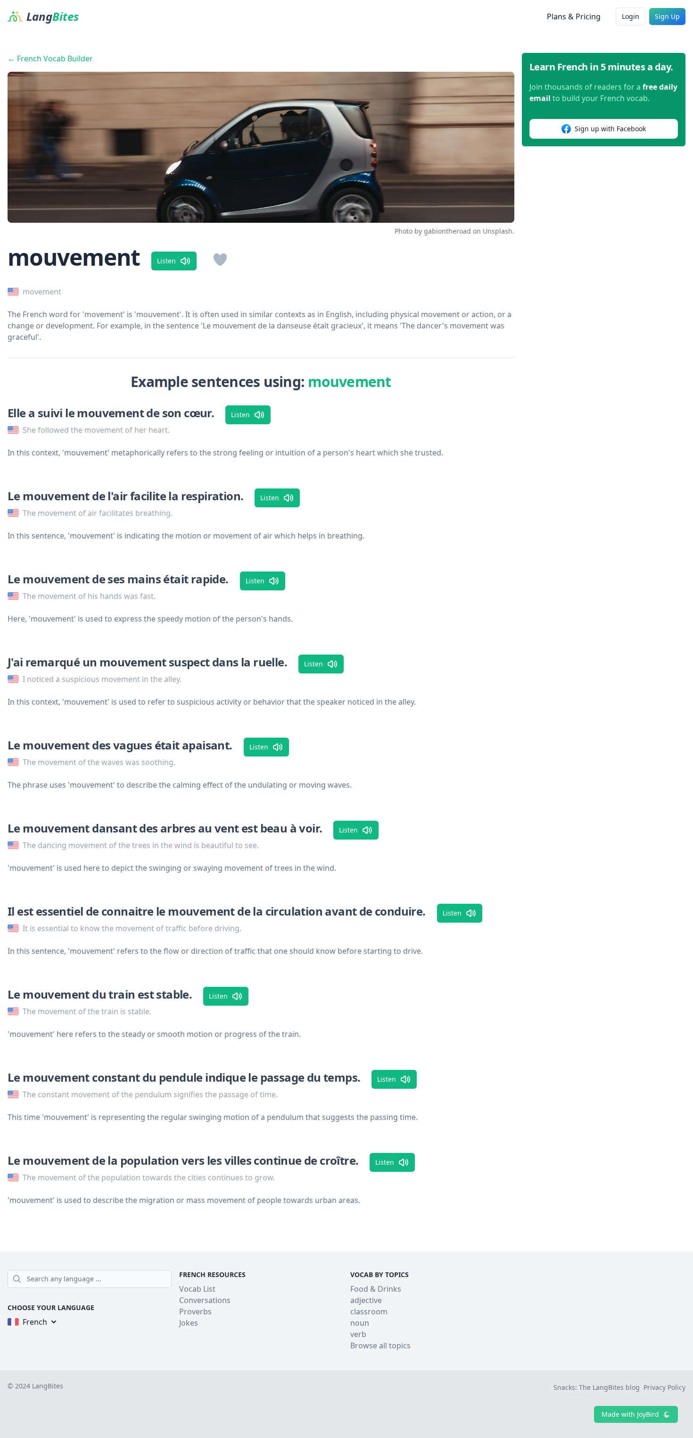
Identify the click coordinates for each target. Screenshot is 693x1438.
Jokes (188, 1323)
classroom (369, 1311)
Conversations (205, 1300)
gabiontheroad (447, 231)
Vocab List (197, 1289)
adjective (366, 1300)
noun (359, 1323)
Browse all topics (380, 1345)
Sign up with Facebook (610, 128)
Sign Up (667, 16)
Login (630, 16)
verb (358, 1334)
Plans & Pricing (574, 16)
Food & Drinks (375, 1289)
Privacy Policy (664, 1387)
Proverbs (195, 1311)
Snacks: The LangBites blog (596, 1387)
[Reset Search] (169, 1279)
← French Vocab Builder (50, 58)
